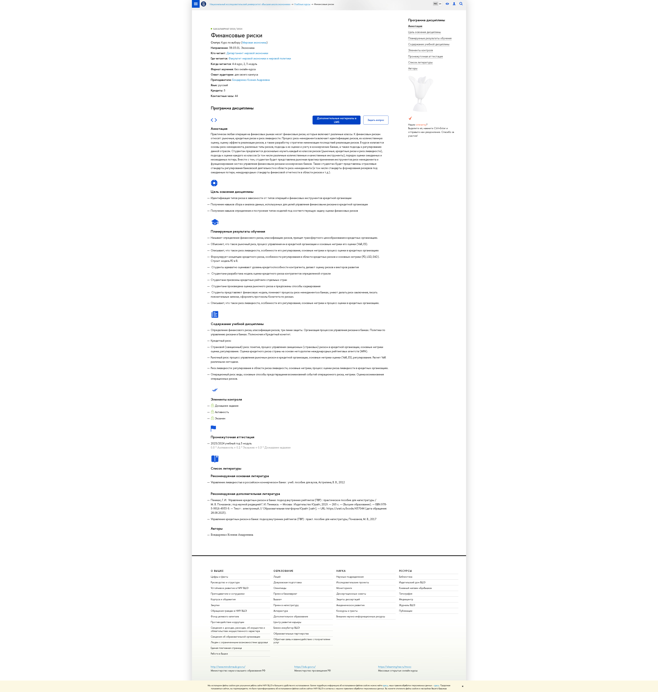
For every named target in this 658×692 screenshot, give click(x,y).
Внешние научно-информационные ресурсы (360, 616)
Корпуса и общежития (223, 599)
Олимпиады (279, 588)
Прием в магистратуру (286, 605)
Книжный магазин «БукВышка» (415, 588)
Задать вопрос (376, 120)
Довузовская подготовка (287, 582)
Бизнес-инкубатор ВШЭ (286, 627)
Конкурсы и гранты (347, 610)
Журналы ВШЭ (407, 605)
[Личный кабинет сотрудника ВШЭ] (454, 4)
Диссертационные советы (351, 593)
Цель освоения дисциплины (424, 32)
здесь (385, 685)
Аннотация (415, 26)
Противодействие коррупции (227, 622)
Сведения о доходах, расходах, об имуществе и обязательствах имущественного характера (238, 629)
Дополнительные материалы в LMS (336, 120)
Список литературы (420, 62)
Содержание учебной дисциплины (428, 44)
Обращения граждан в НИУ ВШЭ (229, 610)
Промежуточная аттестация (425, 56)
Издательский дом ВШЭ (412, 582)
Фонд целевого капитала (225, 616)
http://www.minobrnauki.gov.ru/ (228, 666)
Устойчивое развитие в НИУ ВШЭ (229, 588)
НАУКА (341, 570)
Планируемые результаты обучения (430, 38)
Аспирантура (280, 610)
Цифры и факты (219, 576)
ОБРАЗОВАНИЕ (283, 570)
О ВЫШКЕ (217, 570)
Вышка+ (277, 599)
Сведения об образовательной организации (235, 636)
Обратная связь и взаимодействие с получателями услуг (301, 641)
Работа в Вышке (219, 653)
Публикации (405, 610)
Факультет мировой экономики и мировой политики (260, 58)
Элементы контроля (420, 50)
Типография (405, 593)
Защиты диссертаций (348, 599)
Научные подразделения (350, 576)
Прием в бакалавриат (285, 593)
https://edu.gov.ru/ (305, 666)
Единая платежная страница (226, 648)
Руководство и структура (225, 582)
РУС (435, 4)
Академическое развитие (350, 605)
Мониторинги (344, 588)
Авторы (412, 68)
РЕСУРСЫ (405, 570)
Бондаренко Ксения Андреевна (251, 80)
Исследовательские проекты (352, 582)
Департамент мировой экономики (247, 53)
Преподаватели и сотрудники (228, 593)
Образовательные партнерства (291, 633)
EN (440, 4)
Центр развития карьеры (287, 622)
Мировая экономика (254, 42)
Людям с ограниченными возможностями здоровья (239, 642)
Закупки (215, 605)
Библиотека (405, 576)
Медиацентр (406, 599)
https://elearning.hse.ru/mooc (394, 666)
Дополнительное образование (290, 616)
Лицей (277, 576)
